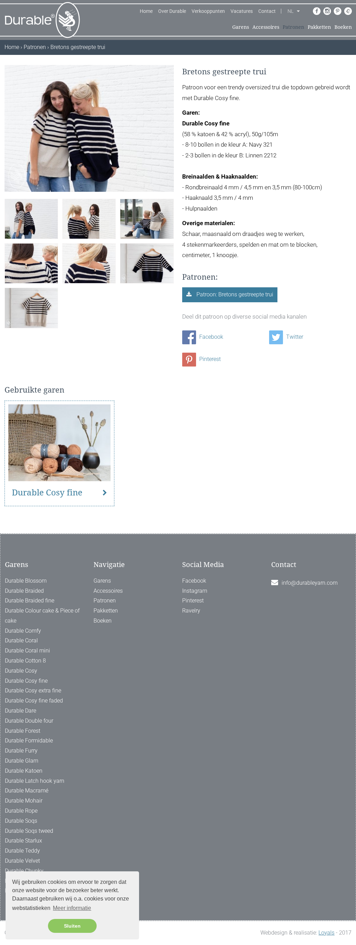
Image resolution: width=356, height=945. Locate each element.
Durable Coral (21, 640)
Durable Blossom (26, 580)
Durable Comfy (23, 630)
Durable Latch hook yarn (34, 781)
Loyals (326, 932)
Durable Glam (21, 760)
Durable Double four (29, 720)
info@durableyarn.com (310, 583)
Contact (267, 11)
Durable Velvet (22, 860)
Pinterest (209, 359)
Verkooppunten (208, 11)
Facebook (210, 337)
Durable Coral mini (27, 650)
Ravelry (191, 610)
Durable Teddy (22, 850)
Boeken (343, 27)
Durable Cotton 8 (25, 660)
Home (146, 11)
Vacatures (241, 11)
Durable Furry (21, 750)
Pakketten (319, 27)
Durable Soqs (21, 820)
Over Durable (172, 11)
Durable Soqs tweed (29, 831)
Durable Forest (22, 731)
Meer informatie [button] (72, 908)
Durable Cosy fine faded (34, 700)
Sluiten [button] (72, 926)
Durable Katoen (23, 770)
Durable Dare (20, 710)
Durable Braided (24, 590)
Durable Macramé (26, 790)
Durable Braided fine (29, 600)
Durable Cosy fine (47, 493)
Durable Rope (21, 810)
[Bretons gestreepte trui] (31, 218)
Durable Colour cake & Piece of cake (42, 615)
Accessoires (265, 27)
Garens (240, 27)
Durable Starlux (23, 840)
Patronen (293, 27)
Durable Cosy (21, 670)
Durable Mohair (23, 800)
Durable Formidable (29, 740)
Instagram (194, 590)
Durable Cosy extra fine (33, 690)
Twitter (294, 337)
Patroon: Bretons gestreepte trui (234, 294)
